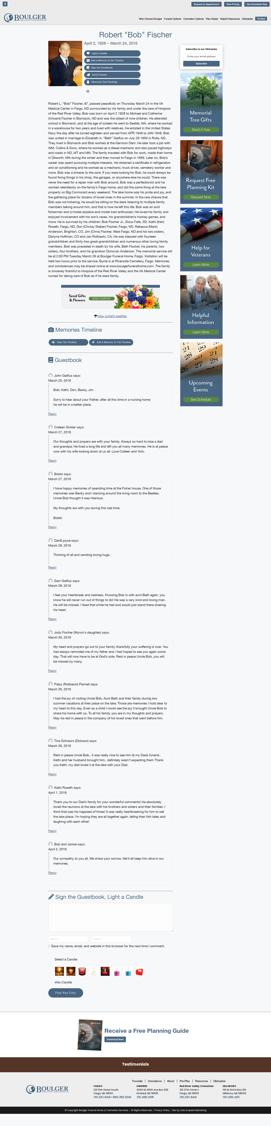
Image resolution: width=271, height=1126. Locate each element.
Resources (201, 1081)
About (170, 1081)
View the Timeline (66, 342)
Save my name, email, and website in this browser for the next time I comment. (108, 946)
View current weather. (112, 316)
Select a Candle (66, 959)
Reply (52, 414)
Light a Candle (99, 53)
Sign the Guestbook (102, 67)
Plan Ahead (212, 18)
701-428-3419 (145, 1097)
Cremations (155, 1081)
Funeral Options (172, 18)
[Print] (88, 91)
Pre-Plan (185, 1081)
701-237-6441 (102, 1097)
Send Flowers (99, 74)
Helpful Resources (230, 18)
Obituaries (247, 18)
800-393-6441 (122, 1097)
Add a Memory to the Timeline (107, 60)
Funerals (137, 1081)
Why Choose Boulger (150, 18)
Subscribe (201, 63)
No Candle (64, 982)
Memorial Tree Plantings (104, 81)
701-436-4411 (231, 1097)
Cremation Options (193, 18)
